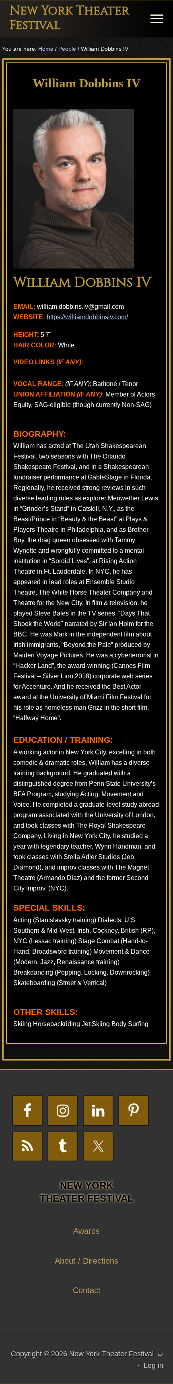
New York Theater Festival (69, 18)
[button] (157, 18)
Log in (153, 1365)
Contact (87, 1290)
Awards (86, 1231)
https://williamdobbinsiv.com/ (87, 317)
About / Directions (86, 1260)
